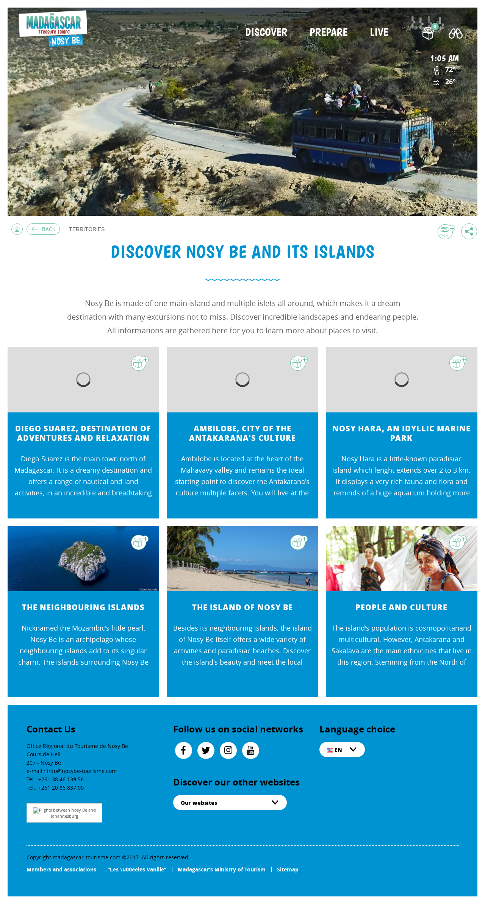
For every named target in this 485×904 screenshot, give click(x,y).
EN (337, 749)
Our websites (199, 802)
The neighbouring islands (83, 607)
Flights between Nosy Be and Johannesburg (67, 813)
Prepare (328, 33)
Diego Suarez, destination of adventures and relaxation (83, 433)
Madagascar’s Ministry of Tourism (222, 869)
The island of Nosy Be (242, 607)
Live (379, 33)
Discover (266, 33)
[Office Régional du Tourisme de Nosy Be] (55, 28)
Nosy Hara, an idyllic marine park (401, 433)
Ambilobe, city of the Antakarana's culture (242, 433)
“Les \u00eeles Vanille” (137, 869)
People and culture (401, 607)
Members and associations (61, 869)
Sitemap (288, 869)
